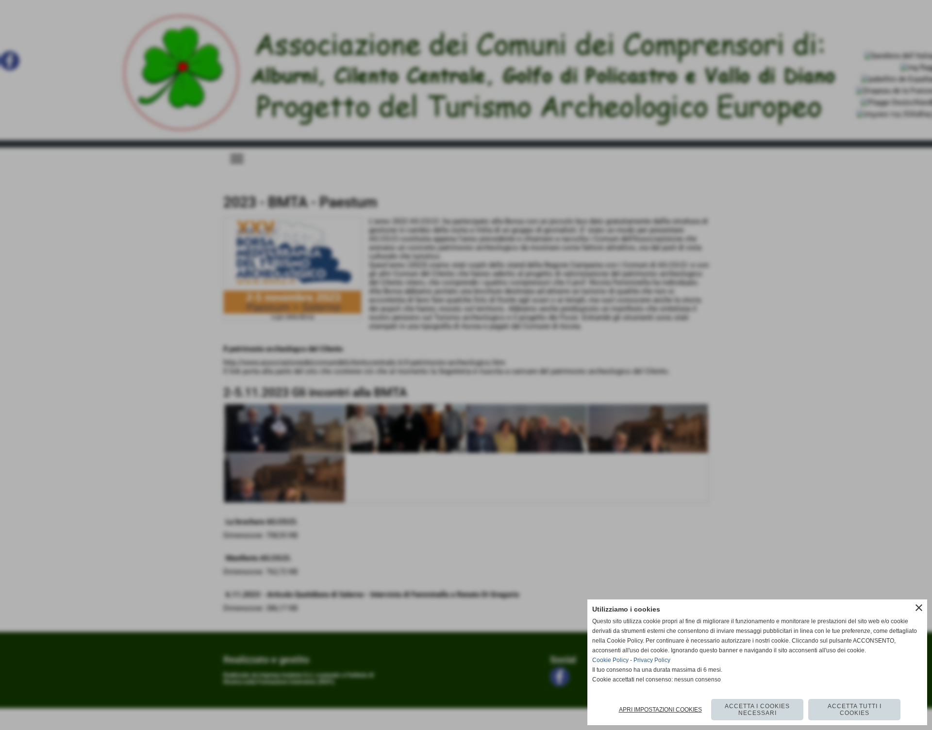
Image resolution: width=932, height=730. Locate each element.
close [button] (919, 608)
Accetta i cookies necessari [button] (757, 709)
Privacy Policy (651, 660)
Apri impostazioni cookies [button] (660, 709)
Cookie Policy (610, 660)
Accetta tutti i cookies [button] (855, 709)
